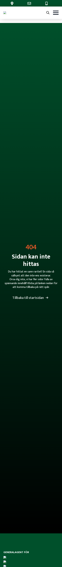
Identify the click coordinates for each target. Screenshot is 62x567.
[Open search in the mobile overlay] (48, 12)
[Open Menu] (56, 12)
